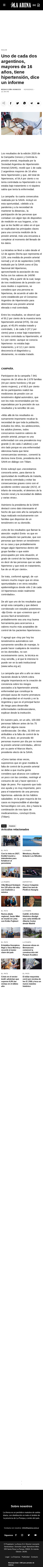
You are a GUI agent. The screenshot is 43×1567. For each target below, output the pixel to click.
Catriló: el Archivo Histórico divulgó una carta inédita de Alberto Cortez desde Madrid (31, 919)
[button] (10, 103)
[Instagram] (22, 1535)
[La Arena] (21, 5)
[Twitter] (28, 1535)
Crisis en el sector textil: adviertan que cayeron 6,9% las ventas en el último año (10, 981)
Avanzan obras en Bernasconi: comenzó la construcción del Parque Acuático (31, 950)
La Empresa (15, 1557)
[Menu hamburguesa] (4, 5)
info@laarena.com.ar (30, 1528)
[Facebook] (16, 1535)
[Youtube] (35, 1535)
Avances (12, 826)
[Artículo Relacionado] (10, 840)
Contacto (34, 1557)
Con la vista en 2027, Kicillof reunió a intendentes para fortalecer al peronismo (10, 858)
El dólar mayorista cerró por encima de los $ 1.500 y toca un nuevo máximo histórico (32, 981)
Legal (7, 1557)
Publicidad (26, 1557)
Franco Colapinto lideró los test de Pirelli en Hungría (30, 887)
